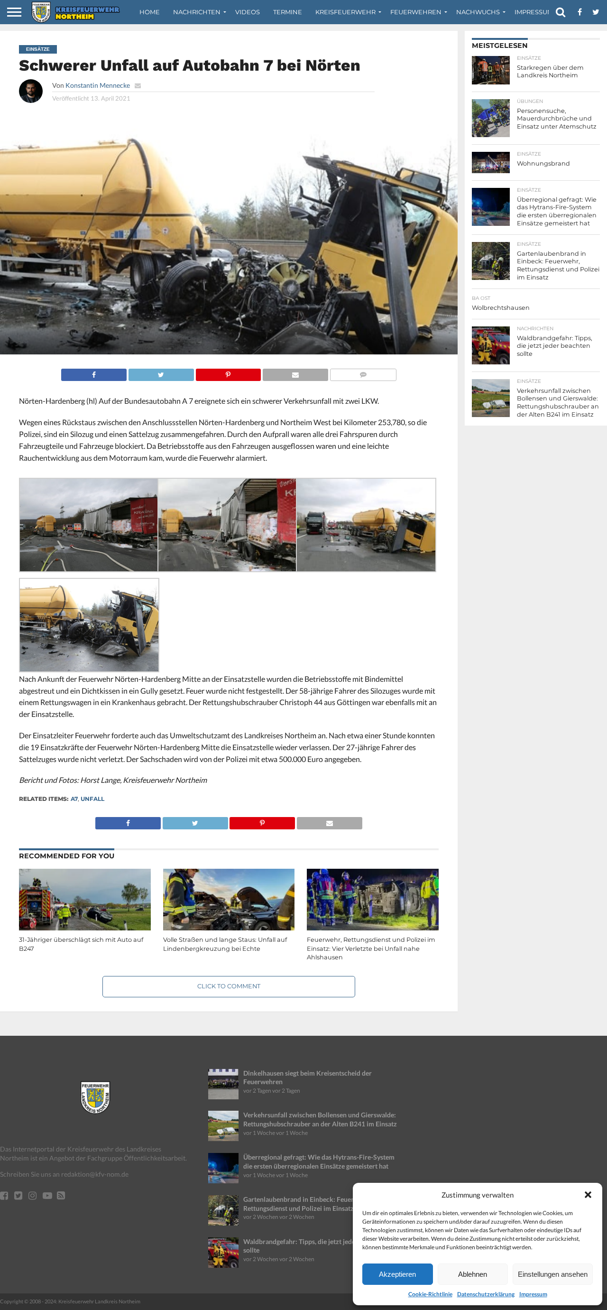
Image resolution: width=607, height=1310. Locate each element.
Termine (287, 12)
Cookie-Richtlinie (430, 1294)
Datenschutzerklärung (486, 1294)
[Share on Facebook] (94, 372)
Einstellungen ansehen (553, 1274)
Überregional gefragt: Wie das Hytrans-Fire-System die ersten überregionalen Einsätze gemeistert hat (319, 1161)
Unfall (92, 798)
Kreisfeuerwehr (345, 12)
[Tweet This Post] (161, 372)
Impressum (533, 1294)
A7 (74, 798)
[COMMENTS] (363, 372)
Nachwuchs (478, 12)
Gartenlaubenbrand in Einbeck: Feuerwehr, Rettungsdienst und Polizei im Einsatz (306, 1203)
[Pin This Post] (228, 372)
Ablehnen (472, 1274)
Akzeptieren (397, 1274)
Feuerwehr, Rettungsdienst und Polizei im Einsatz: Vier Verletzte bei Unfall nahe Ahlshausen (371, 948)
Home (149, 12)
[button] (588, 1194)
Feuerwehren (415, 12)
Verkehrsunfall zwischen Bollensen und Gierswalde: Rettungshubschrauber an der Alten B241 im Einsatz (320, 1119)
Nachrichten (197, 12)
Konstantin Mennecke (97, 85)
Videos (247, 12)
